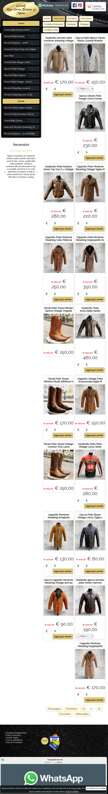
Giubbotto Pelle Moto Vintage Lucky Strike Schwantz (90, 447)
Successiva (64, 714)
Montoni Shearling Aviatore (17, 88)
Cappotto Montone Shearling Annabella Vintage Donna (59, 517)
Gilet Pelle (8, 56)
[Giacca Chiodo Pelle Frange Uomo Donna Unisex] (90, 132)
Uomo (21, 23)
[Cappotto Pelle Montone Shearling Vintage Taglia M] (90, 203)
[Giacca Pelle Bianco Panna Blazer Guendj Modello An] (90, 74)
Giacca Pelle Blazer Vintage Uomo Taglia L (90, 516)
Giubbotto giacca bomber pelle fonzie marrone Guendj (90, 582)
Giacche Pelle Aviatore (15, 75)
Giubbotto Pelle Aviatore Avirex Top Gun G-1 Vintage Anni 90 (58, 169)
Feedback (71, 24)
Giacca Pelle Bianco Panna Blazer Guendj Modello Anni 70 (90, 40)
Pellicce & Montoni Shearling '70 (19, 127)
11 (91, 709)
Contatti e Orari (51, 30)
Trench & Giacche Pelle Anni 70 (19, 114)
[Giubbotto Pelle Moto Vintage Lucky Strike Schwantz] (90, 480)
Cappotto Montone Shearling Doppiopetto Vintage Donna (90, 646)
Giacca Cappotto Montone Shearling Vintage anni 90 (58, 581)
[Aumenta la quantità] (55, 89)
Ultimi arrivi (59, 18)
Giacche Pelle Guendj (14, 36)
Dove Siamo (86, 18)
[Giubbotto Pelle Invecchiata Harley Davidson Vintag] (90, 339)
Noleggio (84, 24)
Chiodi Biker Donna (13, 120)
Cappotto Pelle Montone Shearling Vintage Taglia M (90, 168)
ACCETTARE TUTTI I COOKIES (96, 788)
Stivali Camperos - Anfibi (16, 43)
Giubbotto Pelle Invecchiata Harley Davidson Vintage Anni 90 (90, 311)
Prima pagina (54, 709)
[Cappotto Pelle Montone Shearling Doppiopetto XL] (90, 273)
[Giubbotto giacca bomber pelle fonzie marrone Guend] (90, 616)
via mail (53, 762)
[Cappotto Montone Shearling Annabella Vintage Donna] (59, 551)
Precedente (71, 709)
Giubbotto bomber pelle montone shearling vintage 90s (58, 40)
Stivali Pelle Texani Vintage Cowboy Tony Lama (58, 445)
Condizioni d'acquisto (53, 24)
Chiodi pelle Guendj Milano (17, 30)
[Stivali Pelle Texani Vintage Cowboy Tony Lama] (59, 480)
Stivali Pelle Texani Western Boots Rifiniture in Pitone (58, 381)
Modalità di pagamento (16, 733)
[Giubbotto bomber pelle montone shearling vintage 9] (59, 74)
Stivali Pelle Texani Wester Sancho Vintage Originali (58, 309)
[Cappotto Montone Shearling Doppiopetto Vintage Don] (90, 679)
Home (47, 18)
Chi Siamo (72, 18)
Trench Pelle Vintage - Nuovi (17, 81)
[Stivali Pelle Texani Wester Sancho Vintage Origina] (59, 344)
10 (83, 709)
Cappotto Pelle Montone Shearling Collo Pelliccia (58, 238)
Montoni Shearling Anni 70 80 (18, 94)
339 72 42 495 (61, 5)
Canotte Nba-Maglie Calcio (17, 62)
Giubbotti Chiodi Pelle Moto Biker (20, 49)
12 (99, 709)
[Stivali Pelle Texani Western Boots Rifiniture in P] (59, 415)
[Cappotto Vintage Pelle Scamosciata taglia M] (90, 415)
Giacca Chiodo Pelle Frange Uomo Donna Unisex (90, 98)
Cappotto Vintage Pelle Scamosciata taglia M (90, 380)
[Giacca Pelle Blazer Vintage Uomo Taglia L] (90, 551)
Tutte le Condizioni (14, 742)
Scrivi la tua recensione (21, 150)
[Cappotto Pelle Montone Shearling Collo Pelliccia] (59, 273)
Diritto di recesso (13, 735)
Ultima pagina (82, 714)
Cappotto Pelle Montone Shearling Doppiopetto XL (90, 238)
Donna (21, 101)
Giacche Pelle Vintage (14, 69)
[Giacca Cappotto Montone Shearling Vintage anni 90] (59, 616)
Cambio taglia (12, 737)
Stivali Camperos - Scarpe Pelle (19, 133)
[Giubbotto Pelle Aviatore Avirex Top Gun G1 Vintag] (59, 203)
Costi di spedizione (14, 740)
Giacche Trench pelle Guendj (18, 107)
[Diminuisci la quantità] (46, 89)
